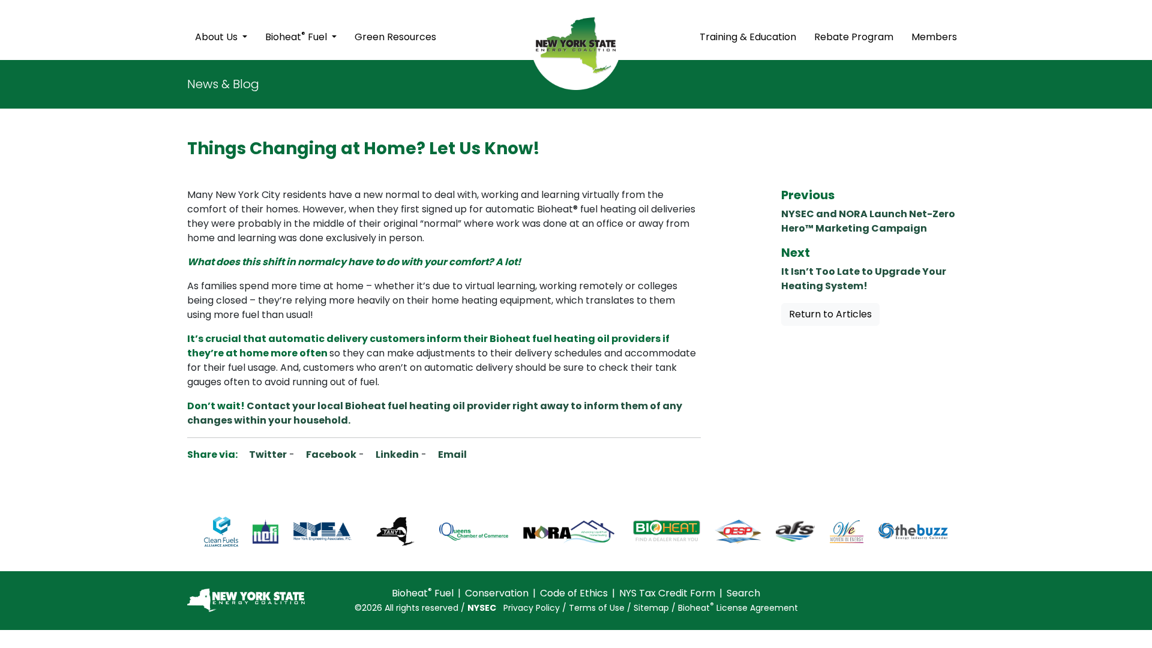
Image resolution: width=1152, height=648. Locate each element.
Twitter (267, 454)
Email (451, 454)
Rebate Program (853, 37)
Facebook (330, 454)
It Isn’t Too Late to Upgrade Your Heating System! (863, 279)
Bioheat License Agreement (738, 608)
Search (743, 593)
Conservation (497, 593)
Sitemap (651, 608)
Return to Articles (830, 314)
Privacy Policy (531, 608)
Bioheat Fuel (297, 36)
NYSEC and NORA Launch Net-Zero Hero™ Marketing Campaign (868, 221)
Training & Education (748, 37)
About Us (217, 37)
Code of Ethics (574, 593)
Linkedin (396, 454)
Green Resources (395, 37)
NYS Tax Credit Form (667, 593)
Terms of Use (597, 608)
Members (934, 37)
